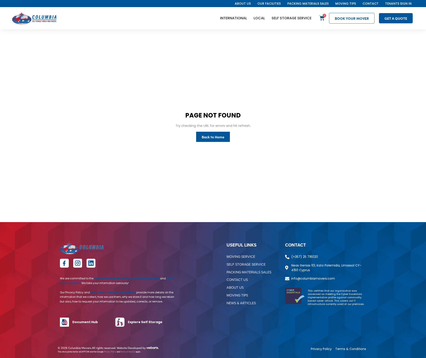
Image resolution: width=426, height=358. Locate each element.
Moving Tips (345, 3)
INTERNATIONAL (233, 18)
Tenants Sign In (398, 3)
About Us (243, 3)
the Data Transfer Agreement (113, 292)
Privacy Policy (110, 351)
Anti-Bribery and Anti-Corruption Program (126, 278)
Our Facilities (269, 3)
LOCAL (259, 18)
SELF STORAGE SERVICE (292, 18)
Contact (371, 3)
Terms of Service (127, 351)
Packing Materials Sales (308, 3)
